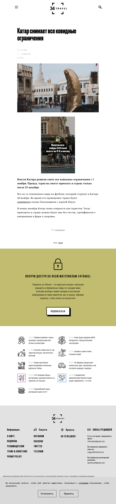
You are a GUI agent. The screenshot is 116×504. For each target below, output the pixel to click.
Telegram (38, 451)
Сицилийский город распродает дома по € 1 (39, 390)
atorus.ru (26, 54)
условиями (83, 483)
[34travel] (58, 8)
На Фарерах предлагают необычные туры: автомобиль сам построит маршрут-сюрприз (82, 365)
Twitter (38, 446)
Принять (69, 493)
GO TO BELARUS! (68, 436)
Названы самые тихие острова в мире (80, 352)
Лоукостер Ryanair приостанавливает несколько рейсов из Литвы (40, 365)
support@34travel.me (95, 452)
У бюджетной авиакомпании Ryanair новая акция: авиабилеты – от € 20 (80, 378)
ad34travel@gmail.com (96, 463)
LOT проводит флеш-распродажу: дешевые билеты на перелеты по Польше (42, 378)
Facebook (38, 441)
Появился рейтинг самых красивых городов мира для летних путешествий (41, 340)
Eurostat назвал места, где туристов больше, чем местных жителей (41, 353)
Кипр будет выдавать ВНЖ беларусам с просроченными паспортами (82, 340)
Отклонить (47, 493)
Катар (60, 243)
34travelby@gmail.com (96, 441)
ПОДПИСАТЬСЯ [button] (58, 311)
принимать (24, 202)
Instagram (39, 436)
